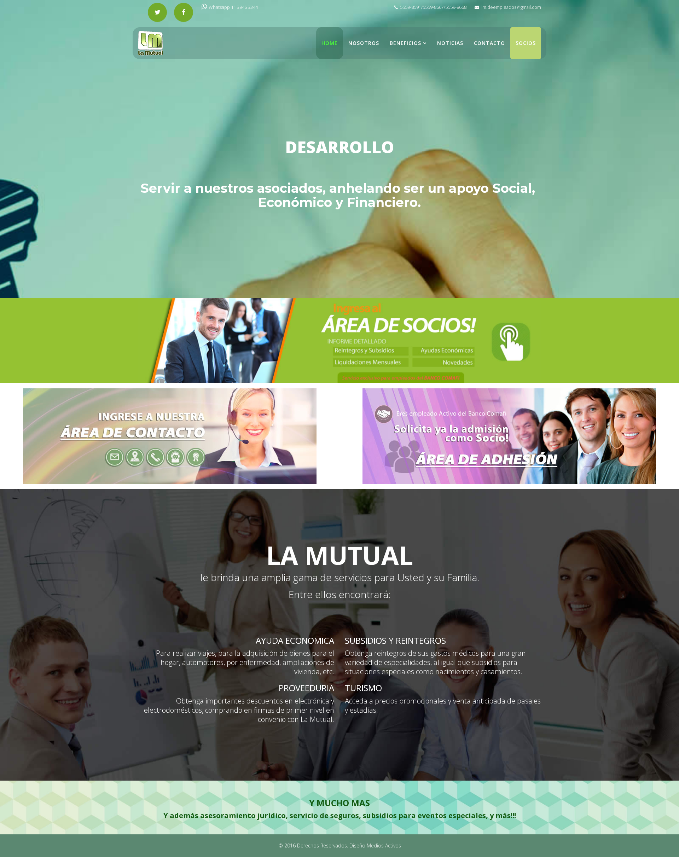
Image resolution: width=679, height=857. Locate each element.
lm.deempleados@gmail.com (511, 7)
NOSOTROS (363, 43)
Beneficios (405, 43)
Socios (526, 43)
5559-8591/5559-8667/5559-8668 (433, 7)
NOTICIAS (450, 43)
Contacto (489, 43)
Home (329, 43)
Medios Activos (384, 845)
